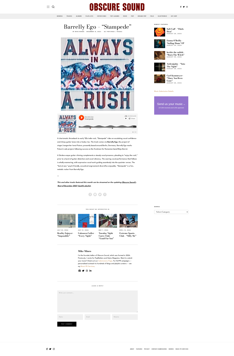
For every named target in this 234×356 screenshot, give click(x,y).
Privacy (147, 349)
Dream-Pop (142, 16)
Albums (79, 16)
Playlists (89, 16)
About (132, 349)
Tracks (69, 16)
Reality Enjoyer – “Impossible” (65, 234)
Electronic (162, 16)
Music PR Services (182, 349)
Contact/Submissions (159, 349)
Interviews (101, 16)
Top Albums (114, 16)
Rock (125, 16)
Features (139, 349)
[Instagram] (187, 6)
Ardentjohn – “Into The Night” (176, 65)
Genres (60, 16)
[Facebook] (181, 6)
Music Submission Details (164, 91)
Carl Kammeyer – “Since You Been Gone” (175, 78)
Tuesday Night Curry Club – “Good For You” (106, 236)
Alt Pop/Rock (109, 31)
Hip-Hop (174, 16)
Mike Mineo (79, 31)
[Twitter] (183, 6)
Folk (152, 16)
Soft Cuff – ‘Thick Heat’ (175, 30)
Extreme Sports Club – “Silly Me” (127, 234)
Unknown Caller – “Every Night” (87, 234)
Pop (132, 16)
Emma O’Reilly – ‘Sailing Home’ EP (175, 42)
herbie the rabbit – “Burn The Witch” (176, 53)
